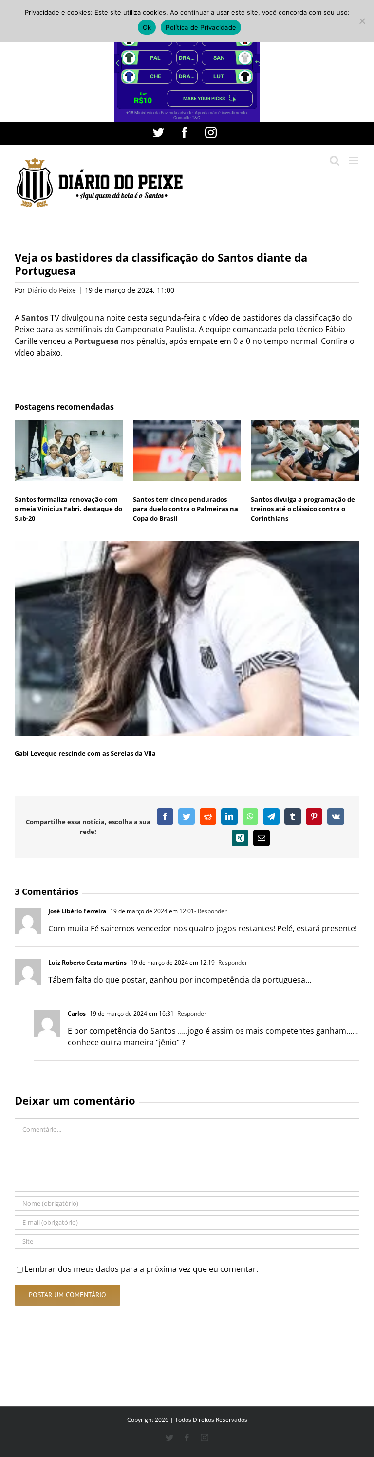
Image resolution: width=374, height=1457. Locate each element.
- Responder (210, 911)
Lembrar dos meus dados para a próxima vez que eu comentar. (141, 1269)
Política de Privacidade (201, 27)
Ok (147, 27)
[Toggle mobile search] (334, 160)
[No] (362, 21)
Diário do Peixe (51, 290)
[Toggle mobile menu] (354, 160)
